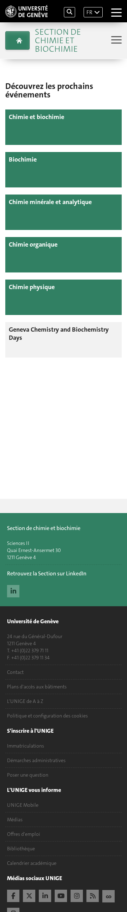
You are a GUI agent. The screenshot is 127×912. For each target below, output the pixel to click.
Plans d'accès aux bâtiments (37, 686)
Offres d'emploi (23, 834)
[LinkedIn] (13, 590)
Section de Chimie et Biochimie (58, 40)
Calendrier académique (31, 863)
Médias (15, 819)
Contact (15, 672)
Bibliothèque (21, 848)
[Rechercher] (69, 12)
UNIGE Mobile (22, 805)
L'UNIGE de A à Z (25, 701)
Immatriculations (25, 746)
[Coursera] (108, 895)
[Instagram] (77, 895)
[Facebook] (13, 895)
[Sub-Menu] (115, 40)
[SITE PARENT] (17, 40)
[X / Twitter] (29, 895)
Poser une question (27, 775)
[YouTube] (61, 895)
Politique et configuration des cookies (47, 716)
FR (89, 12)
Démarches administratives (36, 760)
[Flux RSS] (93, 895)
